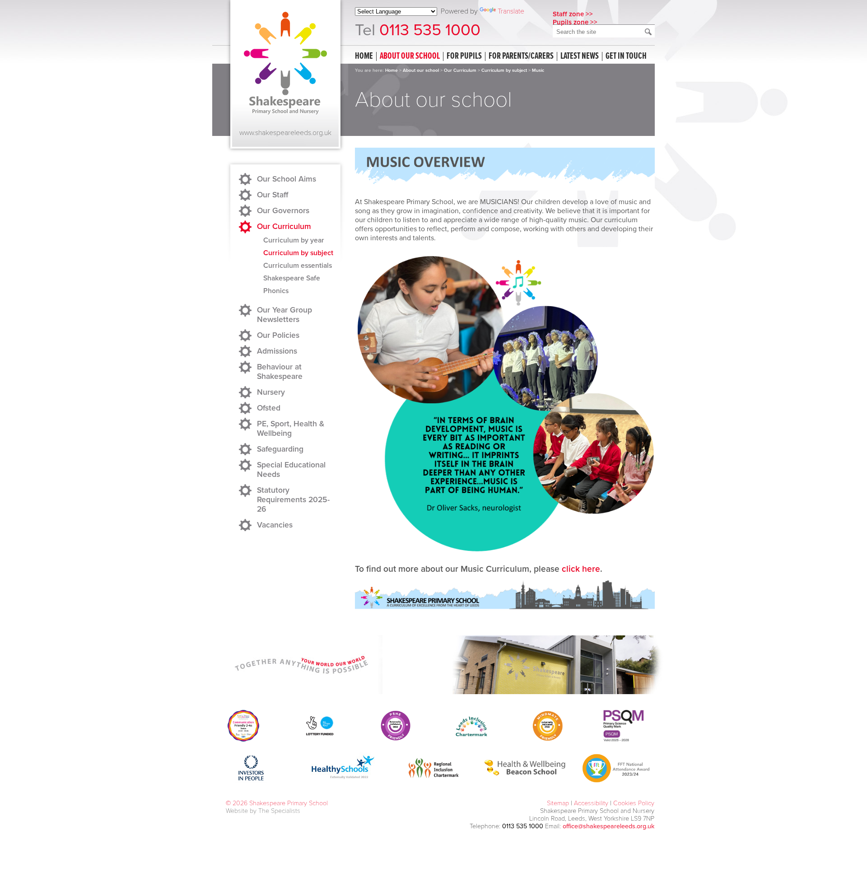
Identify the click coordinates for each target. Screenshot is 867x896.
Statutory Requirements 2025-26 (293, 499)
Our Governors (283, 210)
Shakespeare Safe (291, 278)
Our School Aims (286, 179)
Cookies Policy (633, 803)
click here (581, 569)
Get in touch (626, 56)
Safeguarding (280, 449)
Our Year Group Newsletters (284, 314)
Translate (511, 11)
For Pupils (464, 56)
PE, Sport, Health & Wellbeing (290, 428)
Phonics (276, 290)
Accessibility (591, 803)
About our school (410, 56)
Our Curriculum (460, 70)
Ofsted (268, 408)
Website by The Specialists (263, 811)
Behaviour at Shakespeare (280, 371)
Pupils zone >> (575, 22)
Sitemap (558, 803)
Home (364, 56)
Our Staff (272, 195)
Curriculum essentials (297, 265)
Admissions (277, 351)
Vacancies (275, 525)
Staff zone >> (573, 14)
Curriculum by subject (504, 70)
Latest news (579, 56)
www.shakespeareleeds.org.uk (285, 132)
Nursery (271, 392)
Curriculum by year (293, 240)
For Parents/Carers (521, 56)
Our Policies (278, 335)
